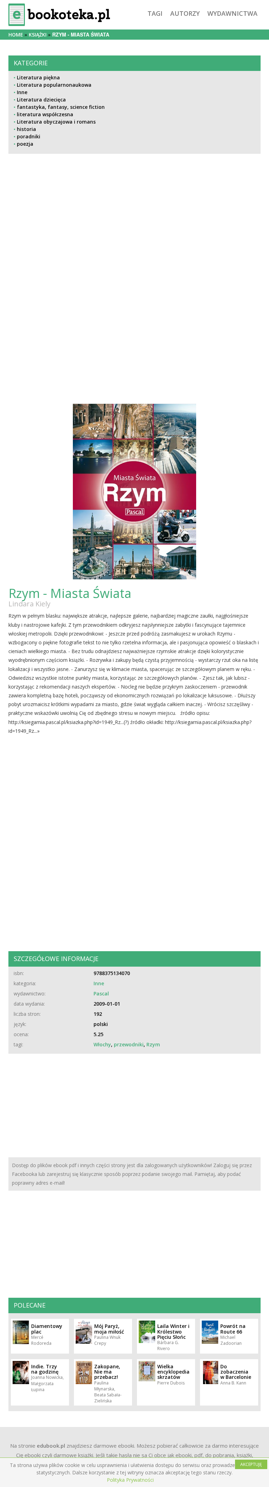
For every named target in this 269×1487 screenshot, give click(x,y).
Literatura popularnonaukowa (54, 84)
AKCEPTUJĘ (251, 1464)
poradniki (28, 136)
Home (15, 34)
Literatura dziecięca (41, 99)
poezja (25, 143)
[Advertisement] (134, 229)
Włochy (102, 1044)
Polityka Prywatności (130, 1479)
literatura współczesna (45, 114)
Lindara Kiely (29, 603)
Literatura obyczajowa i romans (56, 121)
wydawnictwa (232, 13)
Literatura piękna (38, 77)
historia (26, 129)
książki (38, 34)
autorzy (185, 13)
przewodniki (129, 1044)
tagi (155, 13)
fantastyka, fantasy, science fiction (61, 107)
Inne (22, 92)
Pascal (101, 993)
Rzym (153, 1044)
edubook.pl (51, 1445)
